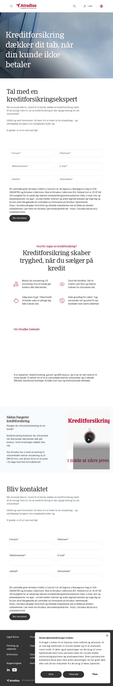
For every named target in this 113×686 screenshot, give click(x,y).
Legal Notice (13, 637)
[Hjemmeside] (41, 6)
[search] (74, 6)
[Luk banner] (107, 636)
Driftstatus (12, 655)
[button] (11, 6)
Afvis (51, 674)
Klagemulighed (14, 663)
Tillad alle (73, 674)
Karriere (34, 663)
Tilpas (95, 674)
